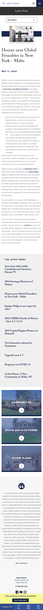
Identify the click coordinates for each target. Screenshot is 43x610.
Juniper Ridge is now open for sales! (20, 308)
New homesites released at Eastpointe (18, 344)
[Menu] (39, 3)
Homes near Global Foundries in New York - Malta (21, 295)
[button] (33, 6)
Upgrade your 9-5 (14, 355)
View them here (20, 600)
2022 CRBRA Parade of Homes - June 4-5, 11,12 (21, 320)
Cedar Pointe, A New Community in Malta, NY (18, 375)
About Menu (12, 20)
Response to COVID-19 (17, 365)
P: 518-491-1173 (21, 586)
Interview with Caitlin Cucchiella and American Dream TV (18, 269)
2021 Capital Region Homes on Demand (21, 332)
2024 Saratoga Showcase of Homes (19, 283)
